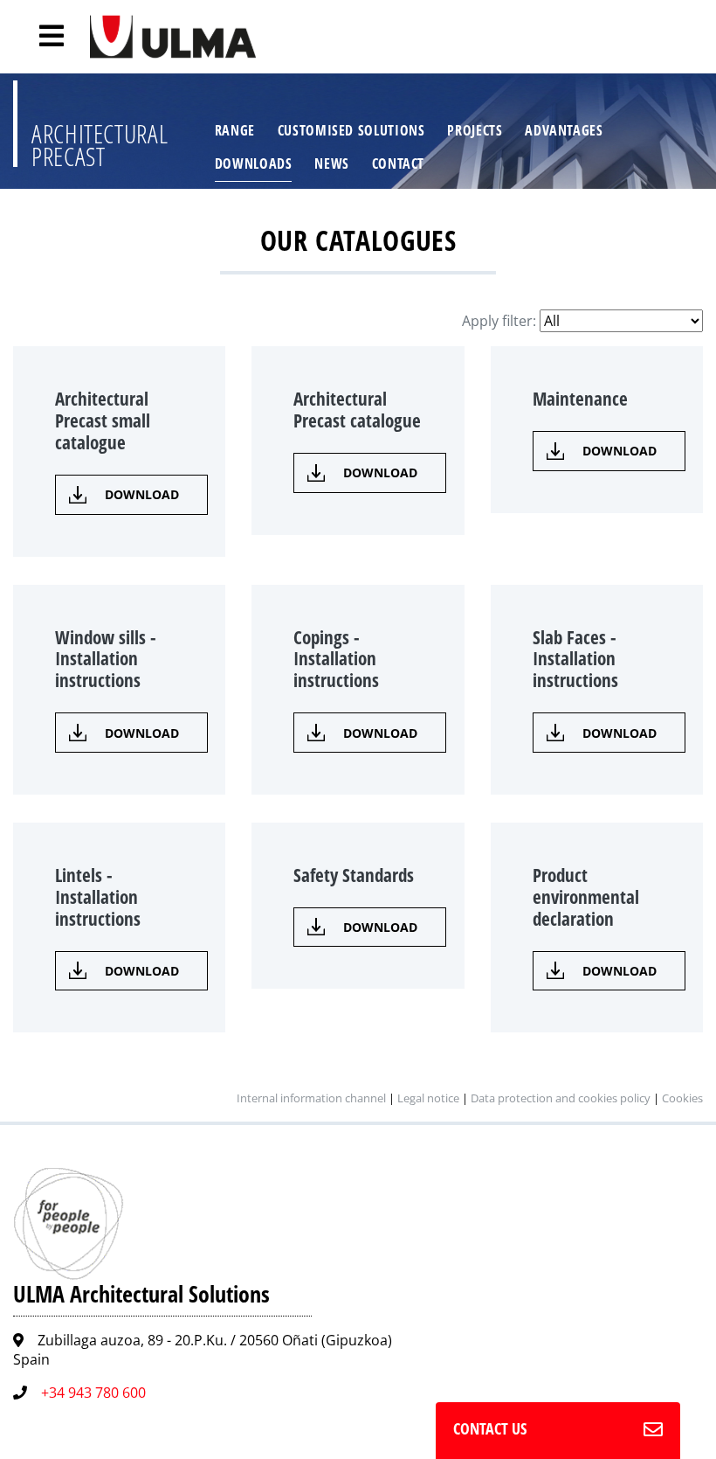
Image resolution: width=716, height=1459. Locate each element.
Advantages (563, 130)
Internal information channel (311, 1098)
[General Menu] (42, 36)
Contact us (490, 1428)
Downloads (254, 163)
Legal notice (428, 1098)
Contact (398, 163)
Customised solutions (351, 130)
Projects (474, 130)
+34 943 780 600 (93, 1392)
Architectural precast (99, 144)
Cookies (682, 1098)
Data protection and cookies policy (561, 1098)
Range (235, 130)
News (331, 163)
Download (142, 494)
